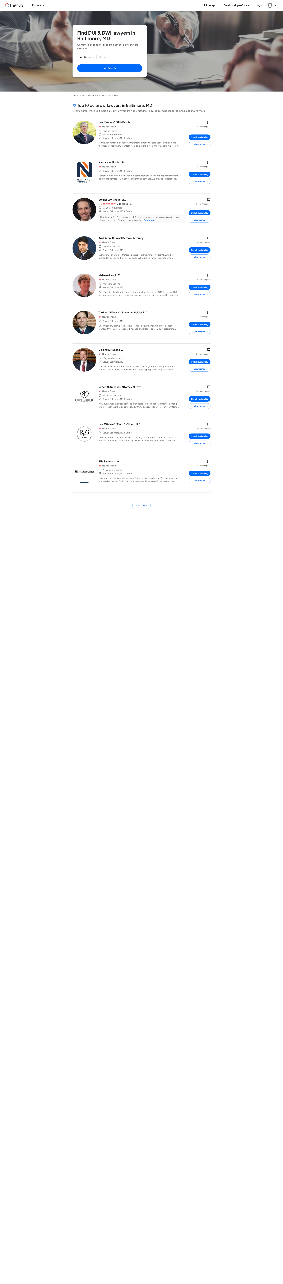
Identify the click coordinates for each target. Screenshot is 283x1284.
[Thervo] (14, 5)
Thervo (76, 95)
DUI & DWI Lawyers (110, 95)
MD (83, 95)
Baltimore (93, 95)
